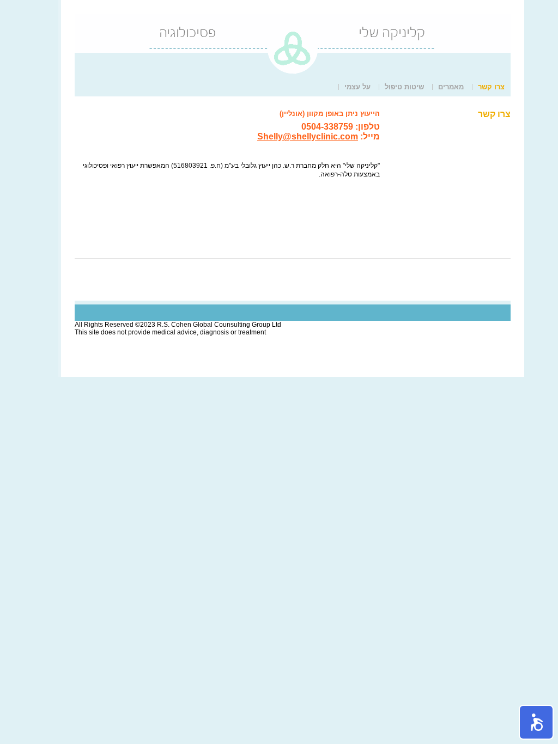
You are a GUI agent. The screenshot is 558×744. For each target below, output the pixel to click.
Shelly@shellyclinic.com (307, 136)
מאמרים (451, 87)
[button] (536, 722)
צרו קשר (491, 87)
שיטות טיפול (404, 87)
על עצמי (357, 87)
